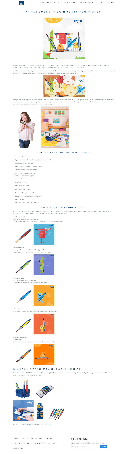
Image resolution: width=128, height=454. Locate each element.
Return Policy (38, 443)
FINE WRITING (45, 3)
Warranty (52, 443)
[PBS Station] (21, 3)
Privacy (49, 438)
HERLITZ (82, 3)
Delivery (39, 438)
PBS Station (20, 448)
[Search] (108, 2)
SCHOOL (64, 3)
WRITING (72, 3)
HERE (29, 424)
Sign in (103, 3)
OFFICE (55, 3)
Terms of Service (21, 443)
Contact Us (27, 438)
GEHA (89, 3)
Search (16, 438)
